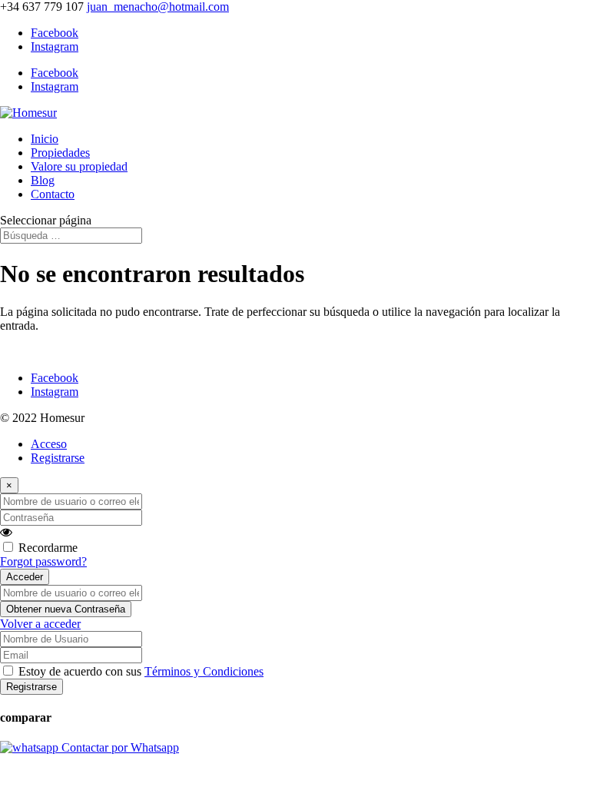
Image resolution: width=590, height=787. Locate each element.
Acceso (49, 443)
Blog (43, 180)
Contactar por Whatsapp (118, 747)
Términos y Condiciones (204, 671)
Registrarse (58, 457)
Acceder (24, 577)
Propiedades (60, 152)
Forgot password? (43, 561)
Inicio (44, 138)
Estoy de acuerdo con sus (141, 671)
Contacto (53, 194)
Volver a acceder (40, 623)
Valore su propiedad (79, 166)
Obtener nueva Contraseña (65, 609)
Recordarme (48, 547)
